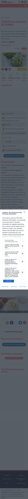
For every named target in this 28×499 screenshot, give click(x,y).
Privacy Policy (22, 286)
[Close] (24, 212)
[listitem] (14, 241)
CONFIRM (9, 281)
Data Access (14, 286)
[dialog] (14, 249)
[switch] (22, 246)
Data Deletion (5, 286)
